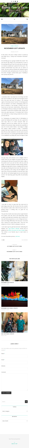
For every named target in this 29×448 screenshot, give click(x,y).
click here (18, 236)
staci (4, 240)
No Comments (25, 240)
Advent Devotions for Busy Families (16, 230)
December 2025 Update (7, 282)
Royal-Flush (17, 439)
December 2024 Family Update (9, 308)
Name (3, 353)
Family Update (14, 46)
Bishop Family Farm (15, 7)
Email (3, 359)
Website (3, 366)
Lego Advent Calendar (13, 228)
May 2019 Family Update (7, 333)
